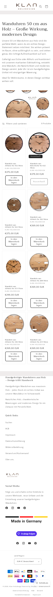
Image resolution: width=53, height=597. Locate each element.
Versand (40, 591)
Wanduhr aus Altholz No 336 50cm (14, 341)
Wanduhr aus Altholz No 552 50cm (14, 165)
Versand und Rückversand (17, 453)
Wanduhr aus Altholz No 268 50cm (39, 280)
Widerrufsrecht (44, 586)
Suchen (8, 423)
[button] (5, 7)
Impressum (10, 435)
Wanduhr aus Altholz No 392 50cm (39, 218)
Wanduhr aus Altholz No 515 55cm (14, 287)
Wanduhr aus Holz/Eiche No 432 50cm (38, 166)
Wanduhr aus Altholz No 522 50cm (14, 226)
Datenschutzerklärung (15, 441)
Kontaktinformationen (22, 595)
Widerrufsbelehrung (14, 447)
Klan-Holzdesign (15, 586)
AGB (7, 429)
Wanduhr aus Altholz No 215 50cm (39, 341)
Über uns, (9, 459)
